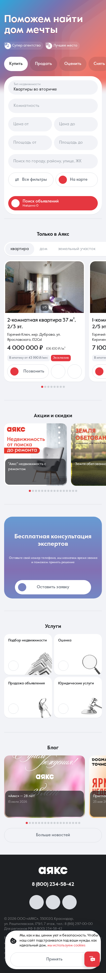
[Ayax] (53, 7)
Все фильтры (34, 180)
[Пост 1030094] (35, 454)
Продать (43, 64)
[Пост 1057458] (44, 786)
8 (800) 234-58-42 (53, 884)
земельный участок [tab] (76, 249)
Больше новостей (53, 835)
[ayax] (53, 870)
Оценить (72, 64)
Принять (54, 959)
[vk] (36, 902)
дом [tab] (43, 249)
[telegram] (69, 902)
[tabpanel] (53, 324)
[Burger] (99, 7)
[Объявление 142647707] (44, 321)
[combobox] (53, 161)
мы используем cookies (66, 945)
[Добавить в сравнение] (74, 371)
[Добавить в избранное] (58, 371)
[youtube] (53, 902)
